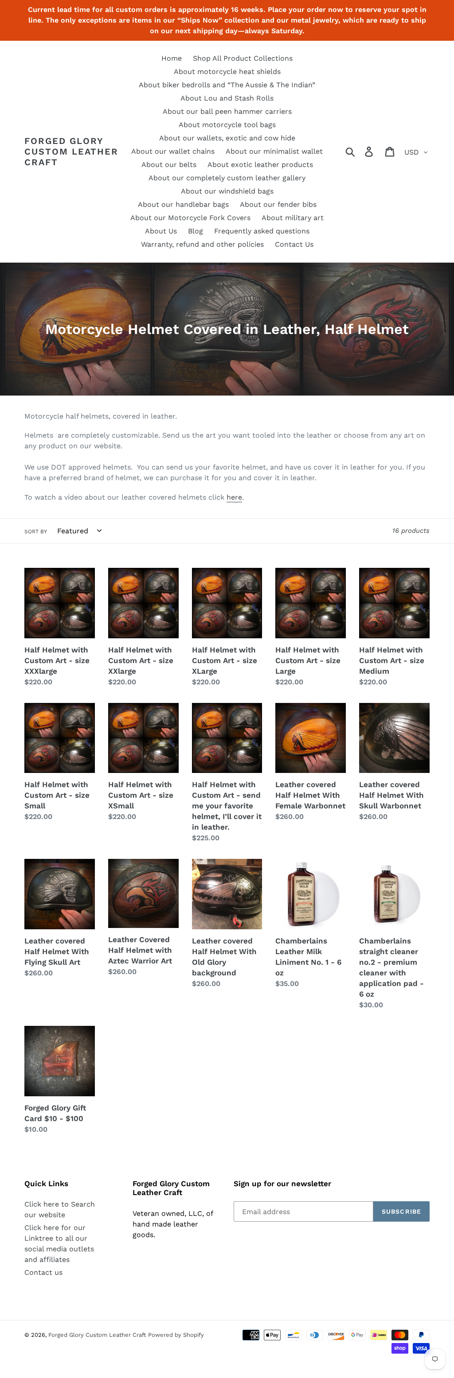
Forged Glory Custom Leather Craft (71, 151)
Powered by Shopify (176, 1334)
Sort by (35, 531)
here (234, 497)
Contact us (43, 1272)
